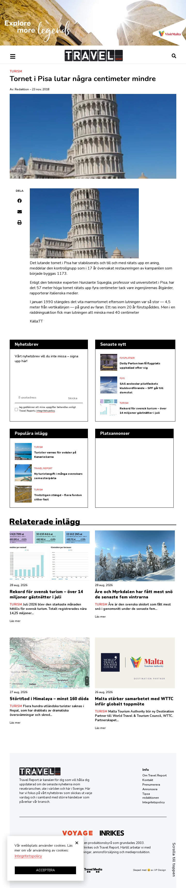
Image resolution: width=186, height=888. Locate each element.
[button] (19, 200)
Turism (16, 71)
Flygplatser (127, 358)
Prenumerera (151, 785)
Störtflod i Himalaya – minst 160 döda (49, 699)
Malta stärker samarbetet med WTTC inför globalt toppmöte (134, 701)
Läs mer (15, 621)
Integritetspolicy (153, 802)
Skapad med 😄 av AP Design (149, 870)
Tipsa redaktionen (150, 796)
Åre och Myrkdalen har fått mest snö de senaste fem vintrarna (134, 594)
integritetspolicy (45, 411)
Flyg (122, 378)
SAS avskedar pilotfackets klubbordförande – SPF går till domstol (141, 388)
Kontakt (147, 780)
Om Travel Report (154, 775)
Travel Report (43, 468)
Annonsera (149, 789)
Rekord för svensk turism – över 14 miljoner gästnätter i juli (46, 594)
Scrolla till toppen (174, 860)
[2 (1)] (93, 44)
